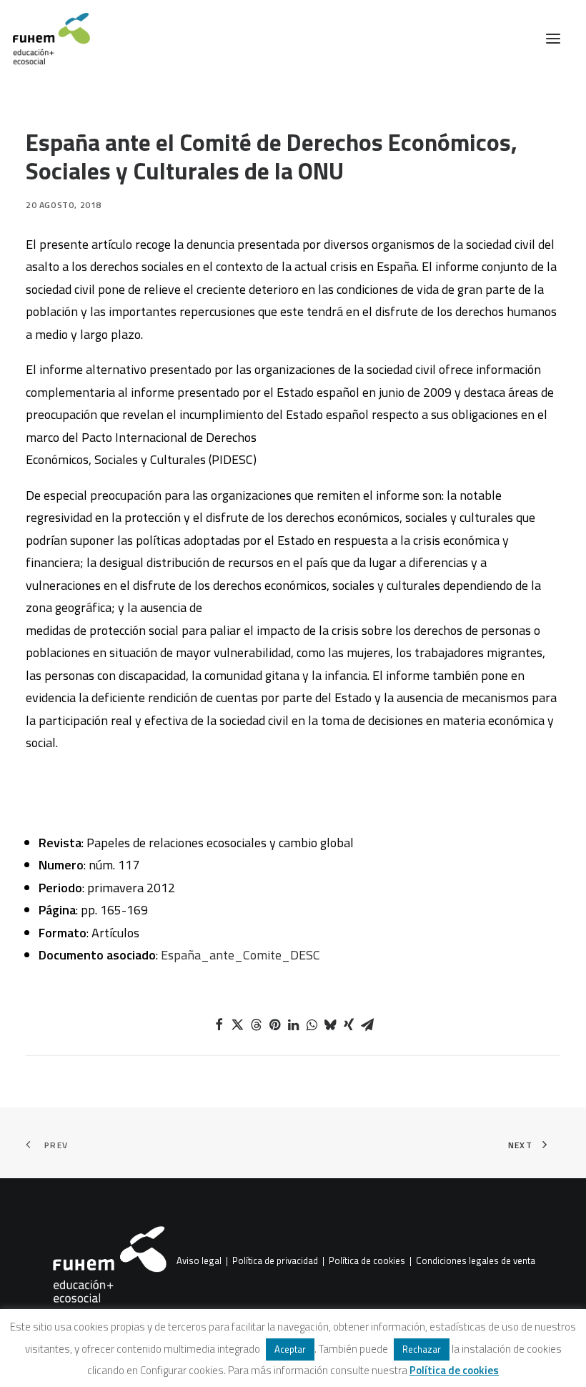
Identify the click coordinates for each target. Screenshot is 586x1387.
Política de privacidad (275, 1261)
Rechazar (421, 1349)
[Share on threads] (255, 1024)
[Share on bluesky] (330, 1024)
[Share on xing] (348, 1024)
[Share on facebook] (218, 1024)
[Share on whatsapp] (311, 1024)
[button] (553, 38)
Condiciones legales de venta (475, 1261)
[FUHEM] (45, 38)
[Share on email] (367, 1024)
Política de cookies (367, 1261)
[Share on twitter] (237, 1024)
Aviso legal (199, 1261)
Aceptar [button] (290, 1349)
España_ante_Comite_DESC (240, 954)
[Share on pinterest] (274, 1024)
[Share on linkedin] (293, 1024)
